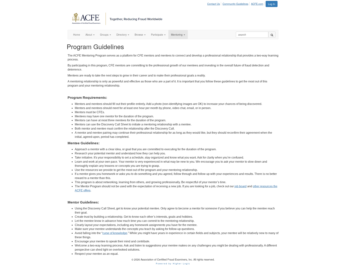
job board (240, 186)
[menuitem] (214, 3)
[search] (272, 34)
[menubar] (236, 3)
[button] (90, 34)
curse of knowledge (114, 233)
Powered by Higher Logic (173, 263)
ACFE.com (257, 4)
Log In (271, 4)
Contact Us (213, 4)
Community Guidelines (235, 4)
